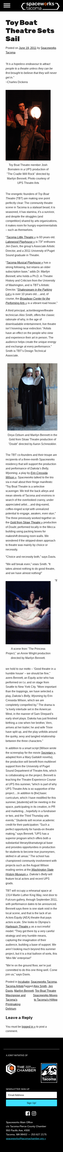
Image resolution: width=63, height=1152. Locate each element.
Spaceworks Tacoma (44, 981)
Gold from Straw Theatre (25, 522)
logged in (27, 1026)
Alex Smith (40, 986)
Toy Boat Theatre (45, 990)
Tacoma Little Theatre (19, 237)
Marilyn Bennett (24, 990)
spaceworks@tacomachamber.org (25, 1138)
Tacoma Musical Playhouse (23, 262)
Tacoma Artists (15, 986)
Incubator (23, 981)
